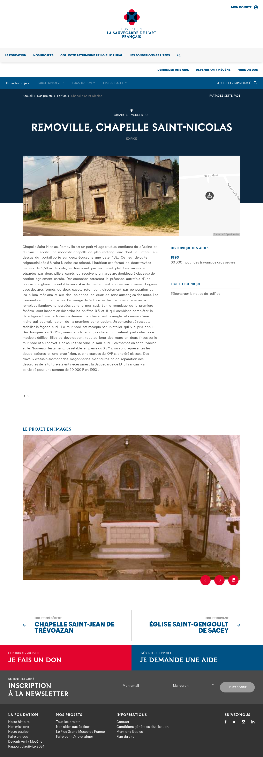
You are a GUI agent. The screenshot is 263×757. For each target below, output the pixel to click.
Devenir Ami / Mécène (213, 69)
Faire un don (248, 69)
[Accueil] (131, 24)
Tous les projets (68, 721)
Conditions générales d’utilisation (143, 726)
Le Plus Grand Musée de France (80, 731)
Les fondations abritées (150, 55)
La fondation (15, 55)
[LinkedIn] (253, 722)
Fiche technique (186, 284)
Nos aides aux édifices (73, 726)
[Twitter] (234, 722)
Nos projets (43, 55)
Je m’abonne (237, 687)
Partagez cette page (224, 95)
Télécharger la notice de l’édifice (195, 293)
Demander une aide (173, 69)
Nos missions (18, 726)
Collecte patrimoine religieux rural (91, 55)
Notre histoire (19, 721)
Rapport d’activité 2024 (26, 746)
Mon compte (241, 7)
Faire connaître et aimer (74, 736)
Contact (123, 721)
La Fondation (23, 715)
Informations (132, 715)
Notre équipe (18, 731)
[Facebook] (225, 722)
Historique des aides (190, 248)
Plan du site (125, 736)
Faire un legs (18, 736)
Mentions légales (130, 731)
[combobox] (50, 83)
